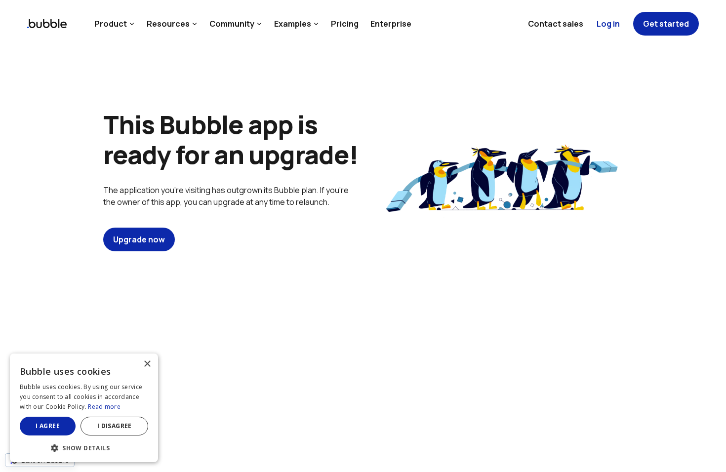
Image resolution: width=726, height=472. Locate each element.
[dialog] (84, 408)
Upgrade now (139, 239)
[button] (84, 447)
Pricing (345, 23)
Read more (104, 406)
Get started (666, 23)
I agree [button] (48, 426)
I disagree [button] (114, 426)
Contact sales (555, 23)
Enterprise (390, 23)
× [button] (147, 364)
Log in (608, 23)
